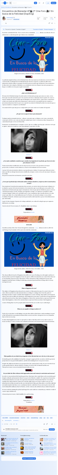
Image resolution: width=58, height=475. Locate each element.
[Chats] (39, 3)
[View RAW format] (44, 424)
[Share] (51, 23)
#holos (37, 32)
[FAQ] (7, 3)
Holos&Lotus (8, 7)
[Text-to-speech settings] (54, 17)
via (15, 420)
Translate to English (38, 29)
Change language (48, 29)
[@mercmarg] (4, 18)
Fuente (28, 154)
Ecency (3, 7)
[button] (2, 424)
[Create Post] (43, 3)
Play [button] (52, 19)
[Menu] (54, 23)
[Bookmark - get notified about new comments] (49, 23)
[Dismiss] (54, 29)
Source (28, 349)
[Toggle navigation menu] (2, 3)
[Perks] (35, 3)
